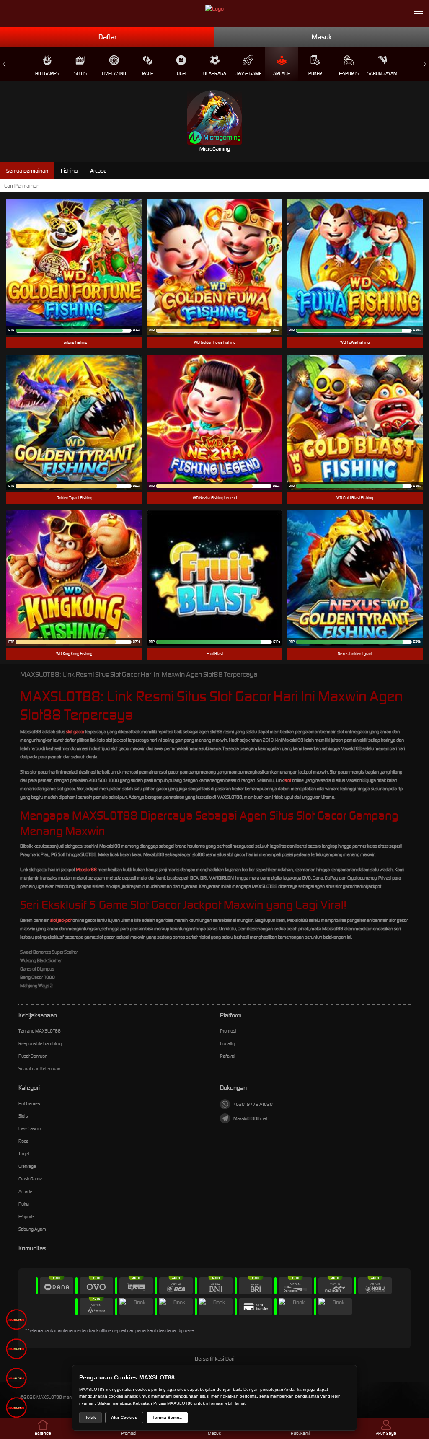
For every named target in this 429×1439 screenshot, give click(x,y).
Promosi (228, 1031)
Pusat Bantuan (32, 1056)
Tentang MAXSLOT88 (39, 1031)
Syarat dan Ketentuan (39, 1068)
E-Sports (349, 73)
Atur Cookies (124, 1417)
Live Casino (114, 73)
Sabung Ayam (382, 73)
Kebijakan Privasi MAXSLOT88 (163, 1403)
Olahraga (214, 73)
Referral (227, 1056)
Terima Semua (167, 1417)
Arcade (281, 73)
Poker (315, 73)
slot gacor (75, 732)
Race (147, 73)
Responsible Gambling (40, 1043)
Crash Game (248, 73)
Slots (80, 73)
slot (287, 780)
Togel (181, 73)
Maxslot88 (86, 869)
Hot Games (47, 73)
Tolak (90, 1417)
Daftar (107, 36)
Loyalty (227, 1043)
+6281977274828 (253, 1104)
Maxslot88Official (250, 1118)
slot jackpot (61, 920)
